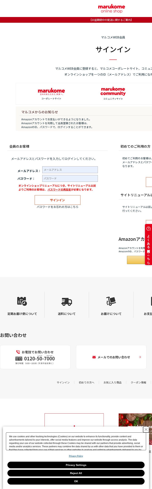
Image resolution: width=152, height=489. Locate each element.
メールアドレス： (29, 171)
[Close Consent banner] (146, 429)
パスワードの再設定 (59, 189)
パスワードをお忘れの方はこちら (57, 207)
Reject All (76, 473)
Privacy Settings (76, 464)
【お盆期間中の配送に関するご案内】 (111, 20)
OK (76, 481)
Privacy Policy (76, 456)
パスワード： (26, 178)
